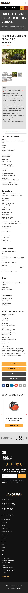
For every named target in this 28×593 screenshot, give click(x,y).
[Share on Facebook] (3, 385)
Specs (3, 132)
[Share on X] (7, 385)
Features (8, 132)
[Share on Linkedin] (12, 385)
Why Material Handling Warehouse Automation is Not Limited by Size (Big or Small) (8, 570)
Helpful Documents (16, 132)
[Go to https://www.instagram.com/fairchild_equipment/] (14, 464)
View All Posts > (6, 576)
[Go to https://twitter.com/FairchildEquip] (18, 464)
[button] (14, 364)
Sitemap (14, 585)
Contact (20, 585)
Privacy (8, 585)
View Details (14, 425)
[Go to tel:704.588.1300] (14, 499)
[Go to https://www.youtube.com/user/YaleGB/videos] (22, 464)
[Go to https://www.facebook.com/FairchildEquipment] (10, 464)
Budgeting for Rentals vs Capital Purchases (8, 561)
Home (3, 26)
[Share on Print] (20, 385)
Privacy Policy (4, 482)
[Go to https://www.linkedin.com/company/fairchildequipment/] (6, 464)
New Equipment (10, 26)
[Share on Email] (16, 385)
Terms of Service (13, 482)
